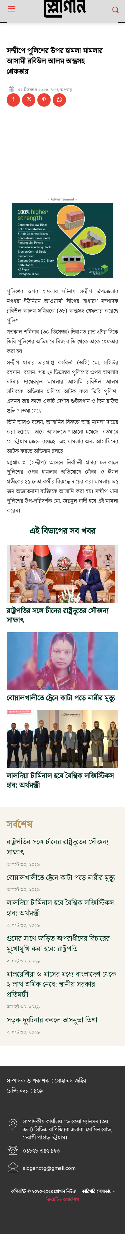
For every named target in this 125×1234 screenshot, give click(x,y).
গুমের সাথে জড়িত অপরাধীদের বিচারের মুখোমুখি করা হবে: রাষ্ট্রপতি (58, 944)
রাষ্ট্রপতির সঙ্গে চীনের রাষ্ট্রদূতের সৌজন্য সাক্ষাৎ (58, 616)
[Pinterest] (44, 100)
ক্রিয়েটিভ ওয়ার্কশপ (62, 1199)
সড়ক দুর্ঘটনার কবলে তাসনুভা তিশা (52, 1020)
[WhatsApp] (59, 100)
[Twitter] (28, 100)
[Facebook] (13, 100)
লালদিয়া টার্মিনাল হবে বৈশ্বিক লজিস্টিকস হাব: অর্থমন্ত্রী (60, 781)
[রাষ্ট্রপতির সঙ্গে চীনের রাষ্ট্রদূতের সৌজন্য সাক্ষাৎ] (62, 574)
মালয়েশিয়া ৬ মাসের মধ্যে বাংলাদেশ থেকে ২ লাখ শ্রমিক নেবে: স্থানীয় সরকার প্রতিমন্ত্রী (61, 984)
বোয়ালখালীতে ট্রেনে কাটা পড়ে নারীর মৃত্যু (61, 698)
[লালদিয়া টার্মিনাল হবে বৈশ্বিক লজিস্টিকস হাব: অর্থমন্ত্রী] (62, 739)
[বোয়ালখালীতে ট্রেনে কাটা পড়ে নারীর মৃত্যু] (62, 661)
